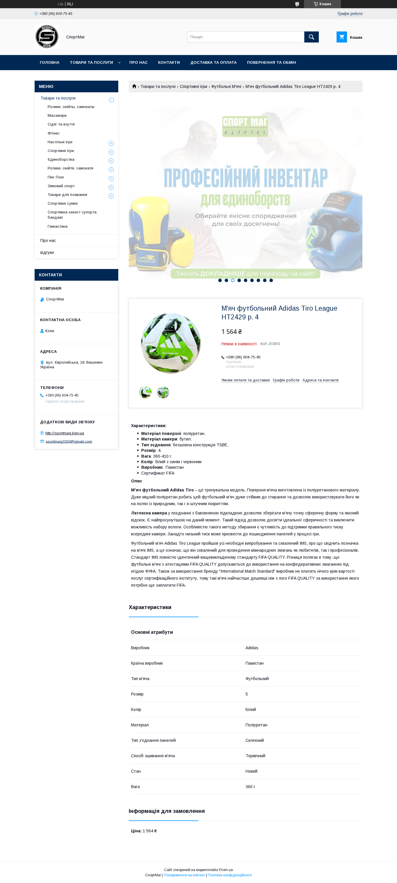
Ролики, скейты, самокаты (71, 107)
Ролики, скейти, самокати (70, 168)
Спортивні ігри (193, 86)
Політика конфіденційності (230, 875)
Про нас (138, 62)
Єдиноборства (61, 159)
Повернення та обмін (271, 62)
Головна (49, 62)
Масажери (57, 115)
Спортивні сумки (63, 203)
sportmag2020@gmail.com (69, 441)
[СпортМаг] (47, 47)
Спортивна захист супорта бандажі (72, 215)
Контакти (169, 62)
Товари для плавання (67, 194)
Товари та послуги (91, 62)
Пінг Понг (56, 177)
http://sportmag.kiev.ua (64, 433)
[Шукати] (311, 37)
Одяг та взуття (61, 124)
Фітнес (54, 133)
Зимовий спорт (61, 186)
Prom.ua (226, 870)
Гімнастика (57, 226)
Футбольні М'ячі (226, 86)
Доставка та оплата (213, 62)
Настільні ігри (60, 142)
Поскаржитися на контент (184, 875)
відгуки (47, 252)
